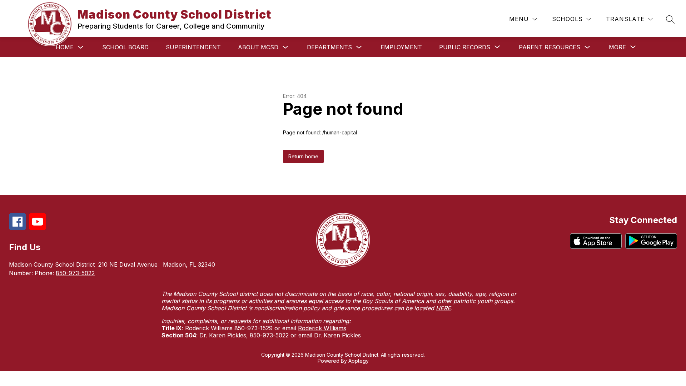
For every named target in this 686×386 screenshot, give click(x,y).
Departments (329, 47)
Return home (303, 156)
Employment (401, 47)
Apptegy (358, 361)
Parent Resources (549, 47)
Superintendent (193, 47)
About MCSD (258, 47)
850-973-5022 (75, 273)
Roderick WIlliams (322, 328)
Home (65, 47)
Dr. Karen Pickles (337, 335)
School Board (125, 47)
